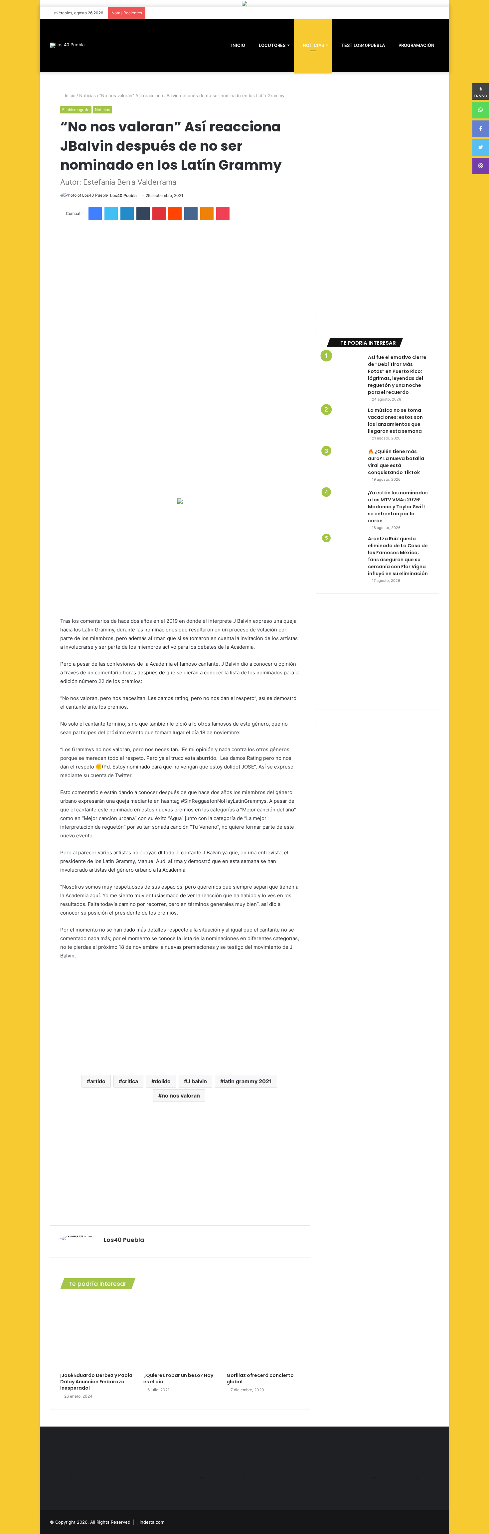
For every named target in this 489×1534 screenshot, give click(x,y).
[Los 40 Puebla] (67, 45)
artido (97, 1081)
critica (130, 1081)
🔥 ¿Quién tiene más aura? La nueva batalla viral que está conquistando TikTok (396, 462)
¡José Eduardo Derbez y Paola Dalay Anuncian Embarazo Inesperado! (96, 1381)
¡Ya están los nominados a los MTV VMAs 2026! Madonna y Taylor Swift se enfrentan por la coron (398, 506)
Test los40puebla (362, 45)
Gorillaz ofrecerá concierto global (260, 1378)
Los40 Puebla (123, 195)
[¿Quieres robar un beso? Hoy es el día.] (180, 1332)
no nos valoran (181, 1095)
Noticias (313, 45)
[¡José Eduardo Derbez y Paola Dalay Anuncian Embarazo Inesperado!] (96, 1332)
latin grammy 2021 (248, 1081)
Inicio (70, 95)
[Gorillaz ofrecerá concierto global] (263, 1332)
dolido (163, 1081)
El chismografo (75, 109)
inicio (238, 45)
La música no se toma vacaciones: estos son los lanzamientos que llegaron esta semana (395, 420)
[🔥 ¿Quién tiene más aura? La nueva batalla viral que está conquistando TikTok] (344, 466)
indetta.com (152, 1522)
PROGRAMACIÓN (416, 45)
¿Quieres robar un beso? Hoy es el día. (178, 1378)
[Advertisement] (180, 560)
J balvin (197, 1081)
